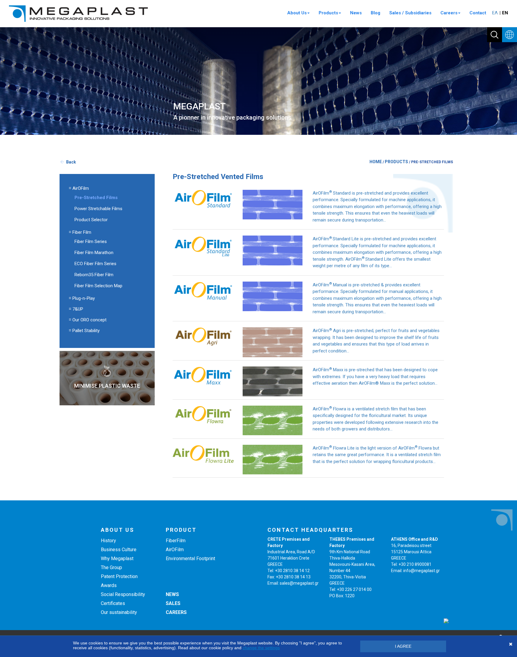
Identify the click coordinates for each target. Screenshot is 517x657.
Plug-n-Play (83, 298)
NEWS (172, 594)
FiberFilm (175, 540)
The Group (111, 567)
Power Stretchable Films (98, 208)
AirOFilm (80, 188)
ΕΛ (495, 13)
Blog (375, 13)
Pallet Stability (86, 330)
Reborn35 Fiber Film (93, 274)
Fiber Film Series (90, 241)
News (356, 13)
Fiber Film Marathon (93, 252)
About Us (297, 13)
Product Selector (91, 219)
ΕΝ (505, 13)
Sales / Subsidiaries (410, 13)
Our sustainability (119, 612)
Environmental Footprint (190, 558)
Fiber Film (81, 232)
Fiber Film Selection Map (98, 285)
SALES (173, 603)
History (108, 540)
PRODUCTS (396, 161)
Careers (448, 13)
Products (328, 13)
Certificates (113, 603)
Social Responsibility (123, 594)
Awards (109, 585)
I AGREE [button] (403, 646)
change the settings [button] (261, 647)
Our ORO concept (89, 320)
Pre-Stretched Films (96, 197)
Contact (477, 13)
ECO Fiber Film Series (95, 263)
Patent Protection (119, 576)
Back (71, 162)
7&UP (77, 309)
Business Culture (118, 549)
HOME (375, 161)
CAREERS (176, 612)
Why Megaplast (117, 558)
